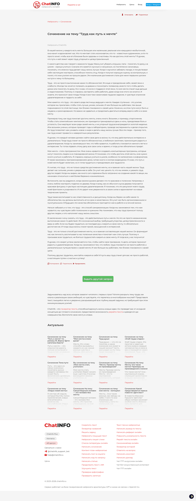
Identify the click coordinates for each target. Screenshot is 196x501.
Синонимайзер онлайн (128, 443)
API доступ (51, 443)
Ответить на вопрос (126, 450)
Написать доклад (125, 458)
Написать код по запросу (93, 458)
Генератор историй (126, 447)
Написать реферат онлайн (129, 432)
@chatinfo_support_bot (59, 451)
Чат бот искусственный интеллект (133, 465)
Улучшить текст (89, 468)
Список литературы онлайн (95, 443)
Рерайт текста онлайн (127, 439)
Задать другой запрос (98, 279)
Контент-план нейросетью (94, 450)
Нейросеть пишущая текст (94, 436)
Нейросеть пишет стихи (93, 439)
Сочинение (66, 22)
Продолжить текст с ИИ (93, 465)
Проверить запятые (91, 476)
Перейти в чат (73, 5)
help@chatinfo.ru (55, 455)
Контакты (51, 439)
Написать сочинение (92, 447)
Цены (131, 5)
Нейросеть (121, 5)
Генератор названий (91, 429)
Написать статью (90, 461)
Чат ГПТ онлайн (124, 468)
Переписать (67, 263)
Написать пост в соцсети (93, 454)
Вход (140, 5)
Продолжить (80, 263)
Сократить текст (89, 425)
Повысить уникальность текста (131, 436)
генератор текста (69, 309)
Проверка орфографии (93, 472)
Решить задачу (89, 432)
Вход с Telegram (153, 5)
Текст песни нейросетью (128, 425)
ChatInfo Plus (52, 434)
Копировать (54, 263)
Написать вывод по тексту (129, 429)
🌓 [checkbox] (191, 496)
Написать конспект (126, 454)
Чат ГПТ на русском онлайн (129, 461)
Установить (129, 15)
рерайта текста (116, 312)
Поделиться (143, 15)
